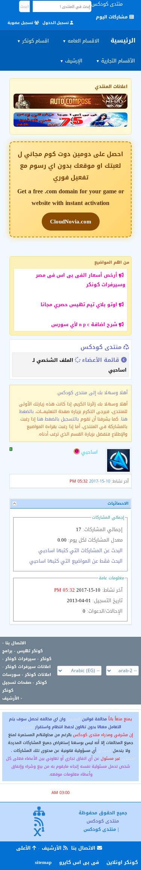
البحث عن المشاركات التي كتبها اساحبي (80, 550)
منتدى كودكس (100, 347)
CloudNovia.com (70, 221)
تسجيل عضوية (21, 22)
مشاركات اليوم (112, 17)
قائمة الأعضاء (100, 360)
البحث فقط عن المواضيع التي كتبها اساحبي (76, 561)
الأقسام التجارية (115, 60)
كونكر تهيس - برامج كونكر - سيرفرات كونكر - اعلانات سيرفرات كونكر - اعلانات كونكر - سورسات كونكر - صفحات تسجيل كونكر (27, 670)
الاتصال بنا (15, 643)
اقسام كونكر (33, 41)
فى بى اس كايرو (79, 862)
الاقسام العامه (80, 41)
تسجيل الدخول (56, 22)
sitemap (43, 862)
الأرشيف (10, 698)
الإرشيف (71, 60)
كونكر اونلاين (122, 862)
